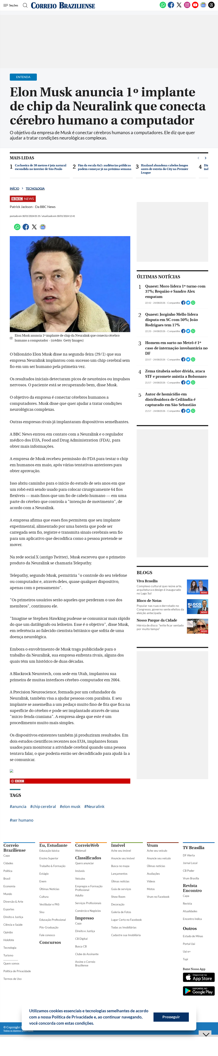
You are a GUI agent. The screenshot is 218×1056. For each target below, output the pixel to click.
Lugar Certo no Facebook (126, 919)
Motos (151, 889)
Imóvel (118, 845)
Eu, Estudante (53, 845)
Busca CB (81, 946)
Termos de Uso (12, 978)
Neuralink (96, 806)
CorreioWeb (87, 845)
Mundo (7, 894)
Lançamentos (119, 873)
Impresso (84, 918)
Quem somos (11, 963)
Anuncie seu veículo (159, 858)
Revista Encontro (192, 888)
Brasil (6, 878)
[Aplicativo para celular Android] (199, 991)
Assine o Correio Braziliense (85, 963)
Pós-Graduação (48, 927)
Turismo (8, 955)
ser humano (22, 820)
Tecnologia (35, 188)
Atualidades (190, 911)
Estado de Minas (193, 936)
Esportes (8, 909)
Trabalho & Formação (52, 866)
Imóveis (80, 871)
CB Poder (188, 870)
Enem (42, 881)
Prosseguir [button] (171, 1017)
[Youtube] (195, 7)
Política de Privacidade (17, 971)
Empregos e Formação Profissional (88, 888)
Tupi (185, 959)
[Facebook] (171, 7)
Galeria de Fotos (121, 912)
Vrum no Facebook (158, 896)
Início (14, 188)
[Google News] (203, 7)
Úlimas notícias (120, 881)
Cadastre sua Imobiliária (126, 935)
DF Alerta (189, 855)
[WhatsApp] (163, 7)
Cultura (44, 896)
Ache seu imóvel (121, 850)
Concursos (50, 942)
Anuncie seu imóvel (123, 858)
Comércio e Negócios (88, 910)
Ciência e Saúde (13, 924)
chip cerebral (44, 806)
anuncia (19, 806)
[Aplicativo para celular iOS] (199, 978)
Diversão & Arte (13, 901)
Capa (6, 855)
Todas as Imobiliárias (123, 927)
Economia (9, 886)
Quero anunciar (84, 863)
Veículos (80, 878)
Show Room (118, 896)
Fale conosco (47, 935)
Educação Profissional (52, 919)
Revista (187, 903)
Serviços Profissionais (88, 903)
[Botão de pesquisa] (23, 5)
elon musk (71, 806)
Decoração (117, 904)
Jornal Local (190, 863)
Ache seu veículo (157, 850)
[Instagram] (187, 7)
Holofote (8, 940)
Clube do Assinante (87, 954)
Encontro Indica (192, 919)
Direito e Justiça (13, 917)
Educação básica (49, 850)
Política (7, 871)
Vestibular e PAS (49, 904)
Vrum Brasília (191, 878)
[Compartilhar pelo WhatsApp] (193, 304)
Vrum (152, 845)
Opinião (8, 932)
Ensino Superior (48, 858)
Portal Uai (189, 944)
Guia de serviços (121, 889)
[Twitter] (179, 7)
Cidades (8, 863)
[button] (95, 1024)
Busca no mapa (120, 866)
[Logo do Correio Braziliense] (63, 5)
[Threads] (211, 7)
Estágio (44, 873)
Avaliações (153, 873)
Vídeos (151, 881)
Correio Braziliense (14, 848)
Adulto (79, 895)
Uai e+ (187, 951)
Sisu (41, 912)
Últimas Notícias (49, 889)
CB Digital (81, 938)
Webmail (80, 850)
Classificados (88, 858)
